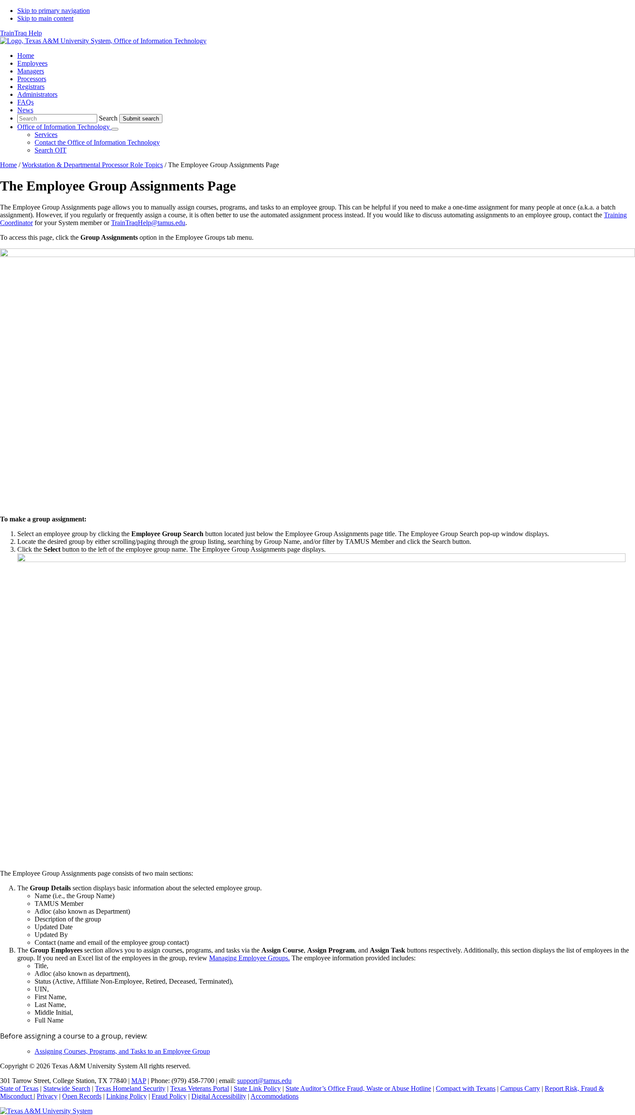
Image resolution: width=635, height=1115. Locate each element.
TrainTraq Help (21, 33)
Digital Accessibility (218, 1096)
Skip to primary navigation (53, 10)
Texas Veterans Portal (199, 1088)
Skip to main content (45, 18)
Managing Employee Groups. (249, 958)
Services (46, 134)
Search (108, 118)
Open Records (82, 1096)
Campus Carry (520, 1088)
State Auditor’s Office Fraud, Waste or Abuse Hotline (358, 1088)
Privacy (47, 1096)
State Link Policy (257, 1088)
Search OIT (51, 150)
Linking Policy (126, 1096)
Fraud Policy (169, 1096)
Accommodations (274, 1096)
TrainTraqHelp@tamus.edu (148, 222)
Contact (97, 142)
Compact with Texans (465, 1088)
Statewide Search (66, 1088)
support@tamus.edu (264, 1080)
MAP (138, 1080)
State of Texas (19, 1088)
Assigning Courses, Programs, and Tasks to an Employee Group (122, 1051)
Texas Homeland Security (130, 1088)
